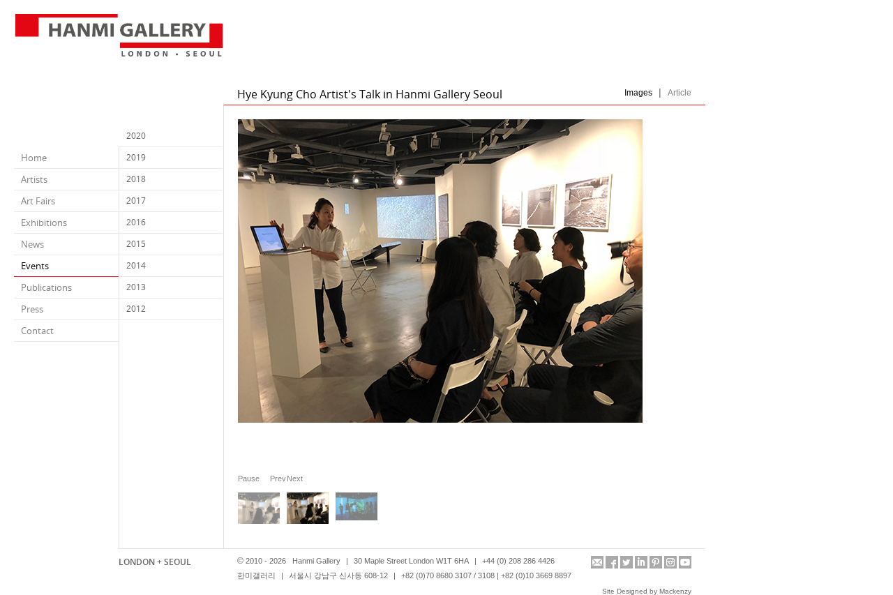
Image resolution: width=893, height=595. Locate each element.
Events (35, 265)
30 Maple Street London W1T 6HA (411, 561)
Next (292, 478)
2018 (136, 179)
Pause (249, 478)
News (32, 244)
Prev (275, 478)
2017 (136, 200)
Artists (34, 179)
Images (638, 93)
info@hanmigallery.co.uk (597, 562)
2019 (136, 157)
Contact (37, 330)
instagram (670, 562)
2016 (136, 222)
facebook (612, 562)
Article (679, 93)
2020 (136, 136)
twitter (626, 562)
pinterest (656, 562)
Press (32, 309)
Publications (46, 287)
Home (34, 157)
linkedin (641, 562)
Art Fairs (38, 201)
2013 (136, 287)
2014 (136, 265)
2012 (136, 309)
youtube (685, 562)
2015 (136, 244)
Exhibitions (44, 222)
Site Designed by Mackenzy (646, 591)
